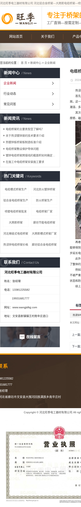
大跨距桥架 (16, 222)
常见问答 (10, 104)
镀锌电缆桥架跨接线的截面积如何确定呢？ (31, 155)
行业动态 (10, 93)
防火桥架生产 (44, 200)
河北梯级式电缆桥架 (15, 233)
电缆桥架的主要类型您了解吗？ (25, 129)
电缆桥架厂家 (44, 211)
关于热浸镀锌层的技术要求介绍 (25, 135)
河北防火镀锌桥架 (44, 189)
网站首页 (16, 36)
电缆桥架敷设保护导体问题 (22, 148)
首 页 (24, 62)
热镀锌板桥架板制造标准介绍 (23, 142)
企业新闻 (49, 62)
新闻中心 (35, 62)
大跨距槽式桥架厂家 (44, 233)
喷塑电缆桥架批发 (16, 211)
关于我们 (47, 36)
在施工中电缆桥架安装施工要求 (25, 161)
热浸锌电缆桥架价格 (15, 244)
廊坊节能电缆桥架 (44, 222)
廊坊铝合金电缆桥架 (44, 244)
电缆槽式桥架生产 (16, 189)
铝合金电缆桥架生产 (15, 200)
